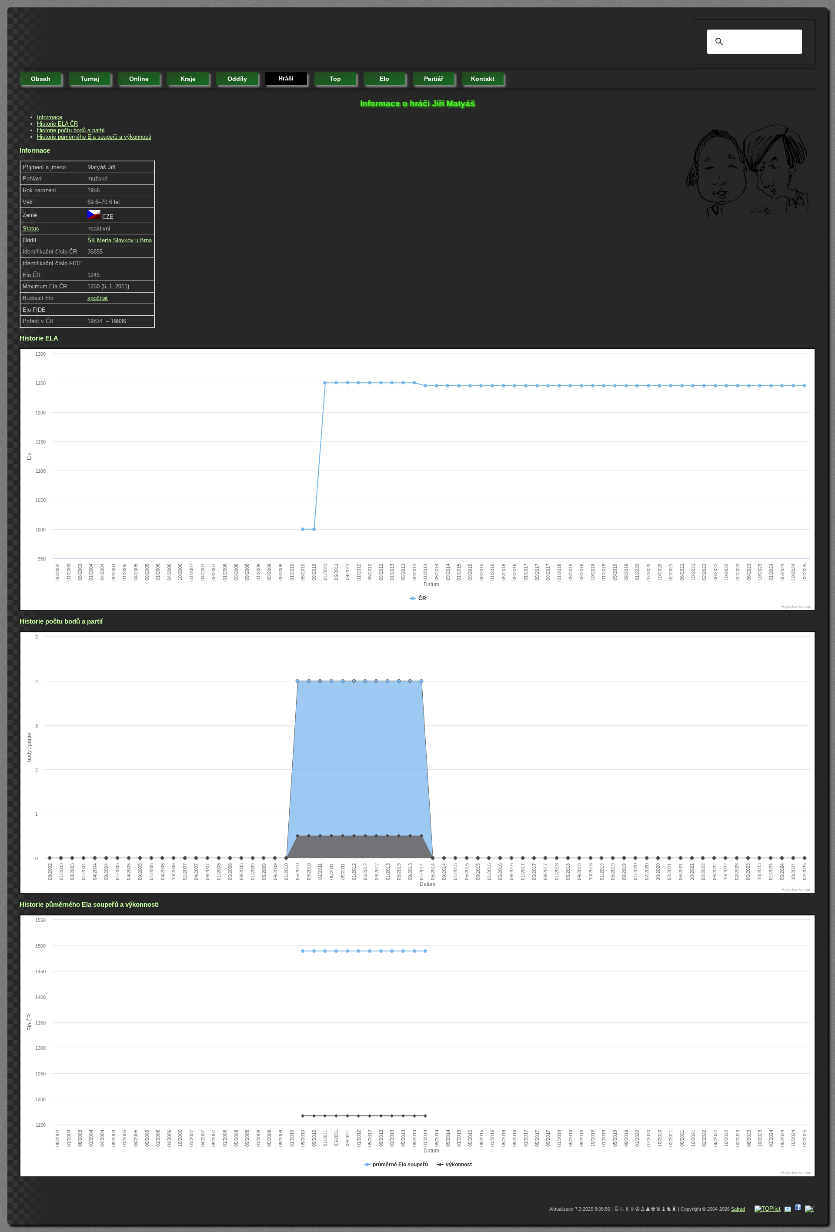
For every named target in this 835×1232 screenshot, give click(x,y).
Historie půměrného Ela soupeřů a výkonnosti (94, 137)
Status (31, 228)
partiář (433, 78)
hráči (286, 78)
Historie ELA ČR (57, 123)
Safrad (738, 1209)
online (139, 78)
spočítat (97, 298)
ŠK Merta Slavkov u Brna (119, 240)
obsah (40, 78)
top (335, 78)
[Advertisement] (178, 39)
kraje (188, 78)
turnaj (89, 78)
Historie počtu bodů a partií (71, 130)
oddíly (237, 78)
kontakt (482, 78)
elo (384, 78)
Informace (49, 117)
